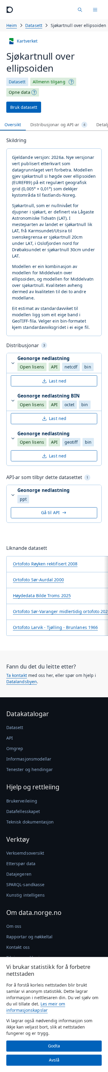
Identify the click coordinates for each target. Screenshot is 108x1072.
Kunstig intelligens (25, 895)
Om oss (13, 926)
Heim (11, 25)
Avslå (54, 1060)
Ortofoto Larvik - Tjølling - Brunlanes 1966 (55, 627)
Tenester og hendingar (29, 769)
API (9, 738)
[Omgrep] (71, 82)
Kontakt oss (18, 947)
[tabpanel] (54, 388)
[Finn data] (79, 9)
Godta (54, 1046)
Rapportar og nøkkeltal (29, 936)
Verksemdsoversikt (25, 853)
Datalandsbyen (21, 681)
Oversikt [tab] (12, 124)
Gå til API (50, 512)
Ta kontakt (16, 675)
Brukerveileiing (21, 801)
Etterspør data (20, 863)
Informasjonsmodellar (28, 759)
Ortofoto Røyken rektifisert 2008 (45, 564)
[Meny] (95, 9)
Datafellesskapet (23, 811)
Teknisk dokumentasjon (30, 822)
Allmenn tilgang (49, 82)
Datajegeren (19, 874)
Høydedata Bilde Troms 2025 (42, 595)
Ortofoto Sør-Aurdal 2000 (38, 579)
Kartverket (27, 41)
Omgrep (14, 748)
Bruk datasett (23, 107)
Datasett (33, 25)
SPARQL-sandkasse (25, 884)
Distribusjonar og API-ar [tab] (58, 124)
